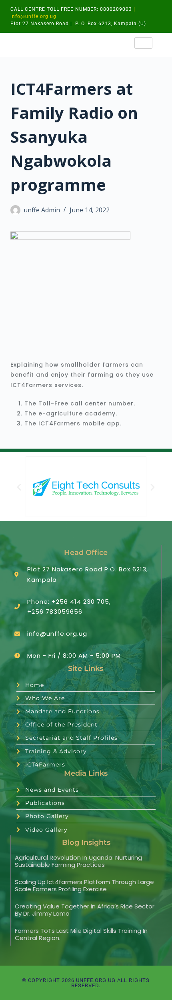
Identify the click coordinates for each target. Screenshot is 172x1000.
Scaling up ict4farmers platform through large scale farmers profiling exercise (84, 885)
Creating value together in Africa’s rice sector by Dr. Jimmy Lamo (84, 910)
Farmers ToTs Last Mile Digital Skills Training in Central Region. (81, 934)
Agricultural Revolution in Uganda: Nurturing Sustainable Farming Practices (78, 861)
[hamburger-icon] (143, 43)
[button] (19, 486)
